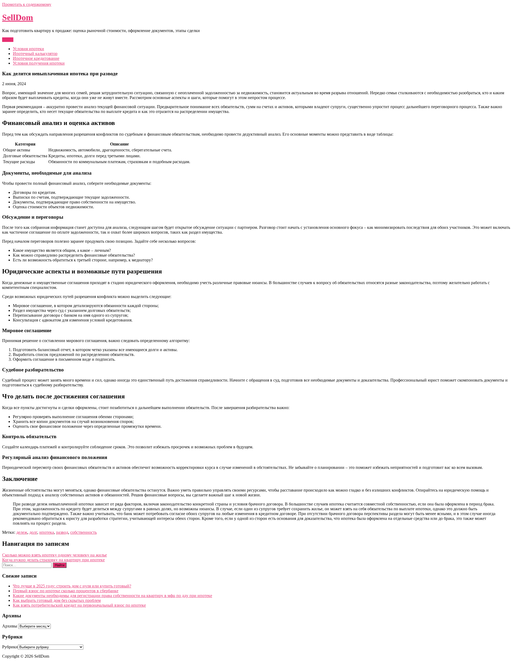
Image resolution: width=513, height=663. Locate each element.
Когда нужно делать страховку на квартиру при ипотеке (53, 560)
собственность (83, 532)
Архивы (9, 626)
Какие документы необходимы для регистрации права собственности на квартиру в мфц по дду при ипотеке (112, 595)
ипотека (46, 532)
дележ (21, 532)
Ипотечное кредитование (36, 58)
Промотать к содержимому (26, 4)
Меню (7, 39)
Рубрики (10, 647)
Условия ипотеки (28, 48)
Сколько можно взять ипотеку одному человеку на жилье (54, 555)
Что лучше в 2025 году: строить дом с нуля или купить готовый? (72, 586)
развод (62, 532)
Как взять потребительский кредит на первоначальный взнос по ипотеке (79, 605)
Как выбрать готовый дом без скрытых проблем (57, 600)
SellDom (17, 17)
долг (33, 532)
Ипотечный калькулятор (35, 53)
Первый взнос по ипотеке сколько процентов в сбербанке (65, 591)
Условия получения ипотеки (39, 63)
